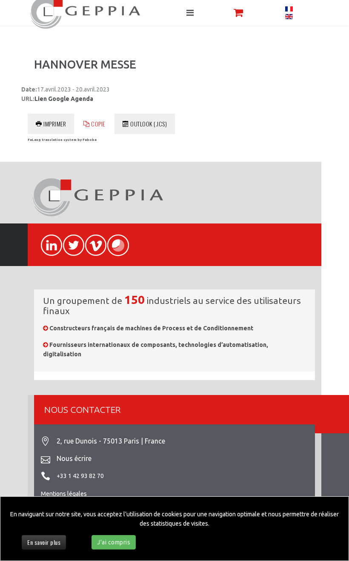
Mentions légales (64, 493)
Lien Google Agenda (63, 98)
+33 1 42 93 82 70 (80, 475)
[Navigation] (190, 13)
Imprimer (54, 123)
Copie (98, 123)
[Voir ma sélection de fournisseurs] (238, 12)
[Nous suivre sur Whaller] (114, 240)
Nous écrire (74, 458)
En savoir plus (43, 542)
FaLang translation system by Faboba (62, 140)
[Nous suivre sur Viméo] (92, 240)
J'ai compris (113, 542)
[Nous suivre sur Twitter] (69, 240)
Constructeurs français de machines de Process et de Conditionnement (151, 328)
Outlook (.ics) (148, 123)
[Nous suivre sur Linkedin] (47, 240)
